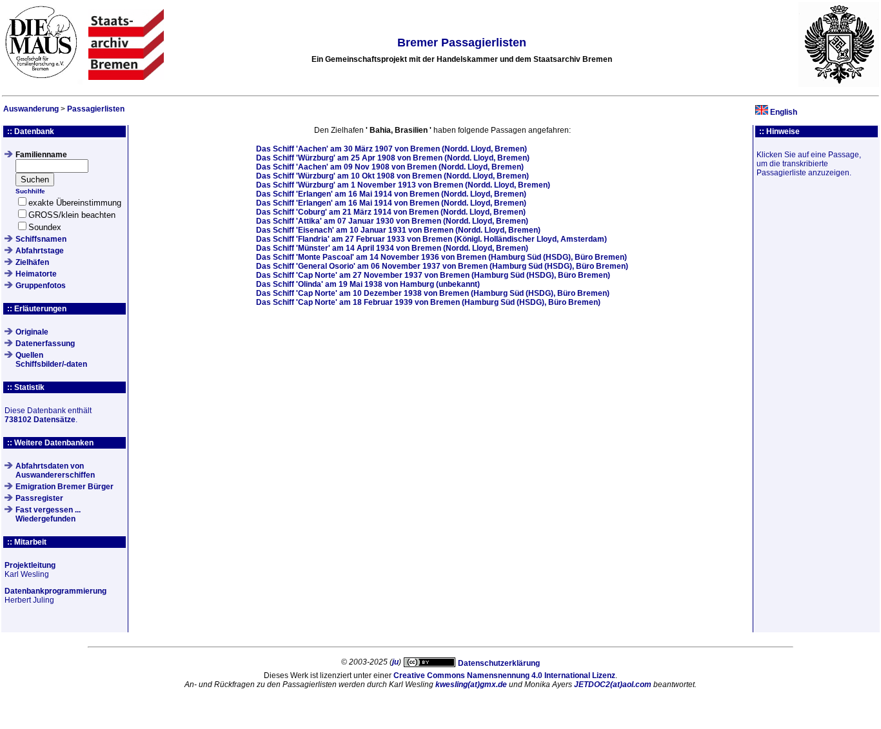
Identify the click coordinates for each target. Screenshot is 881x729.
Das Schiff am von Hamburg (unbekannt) (368, 284)
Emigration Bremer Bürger (64, 486)
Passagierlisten (95, 108)
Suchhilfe (30, 191)
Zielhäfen (32, 262)
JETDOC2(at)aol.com (612, 684)
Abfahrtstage (39, 250)
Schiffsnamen (40, 239)
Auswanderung (31, 108)
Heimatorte (36, 273)
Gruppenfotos (40, 285)
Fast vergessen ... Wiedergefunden (48, 514)
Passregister (39, 498)
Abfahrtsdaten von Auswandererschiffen (55, 471)
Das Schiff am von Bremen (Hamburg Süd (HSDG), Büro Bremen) (441, 257)
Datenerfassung (45, 343)
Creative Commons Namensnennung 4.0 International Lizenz (504, 675)
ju (395, 661)
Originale (31, 331)
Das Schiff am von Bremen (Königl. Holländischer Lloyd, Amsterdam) (431, 239)
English (783, 112)
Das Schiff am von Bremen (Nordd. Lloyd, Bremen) (391, 148)
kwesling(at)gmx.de (471, 684)
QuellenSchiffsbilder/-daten (51, 360)
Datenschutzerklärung (499, 663)
